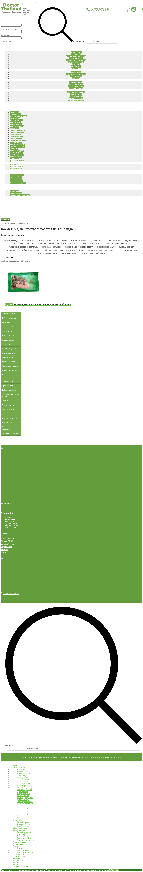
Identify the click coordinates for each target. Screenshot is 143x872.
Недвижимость (6, 547)
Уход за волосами (67, 253)
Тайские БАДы (11, 250)
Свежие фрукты (87, 247)
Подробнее (115, 870)
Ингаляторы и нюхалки (24, 244)
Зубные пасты (115, 241)
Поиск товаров (79, 41)
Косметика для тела (90, 244)
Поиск (7, 606)
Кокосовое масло (46, 244)
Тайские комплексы (53, 250)
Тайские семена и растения (100, 250)
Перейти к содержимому (27, 2)
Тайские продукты (74, 250)
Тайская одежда (126, 247)
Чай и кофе (101, 253)
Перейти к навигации (9, 2)
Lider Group (117, 757)
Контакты (4, 550)
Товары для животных (126, 250)
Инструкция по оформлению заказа (89, 757)
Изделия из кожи (132, 241)
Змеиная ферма (97, 241)
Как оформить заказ (8, 538)
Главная (25, 4)
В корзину (9, 304)
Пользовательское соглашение (68, 757)
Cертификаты (28, 241)
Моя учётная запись (12, 604)
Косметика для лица (66, 244)
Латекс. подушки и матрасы (117, 244)
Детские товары (78, 241)
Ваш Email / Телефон (9, 29)
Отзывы (4, 553)
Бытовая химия (61, 241)
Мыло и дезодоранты (51, 247)
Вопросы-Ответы (7, 544)
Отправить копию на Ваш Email (13, 223)
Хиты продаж (86, 253)
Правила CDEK (7, 541)
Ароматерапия (44, 241)
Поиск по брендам (11, 241)
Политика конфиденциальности (48, 757)
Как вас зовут (6, 35)
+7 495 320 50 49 (99, 8)
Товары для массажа (47, 253)
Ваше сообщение (7, 42)
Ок (110, 870)
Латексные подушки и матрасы (23, 247)
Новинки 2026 (71, 247)
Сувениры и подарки (106, 247)
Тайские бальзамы (30, 250)
